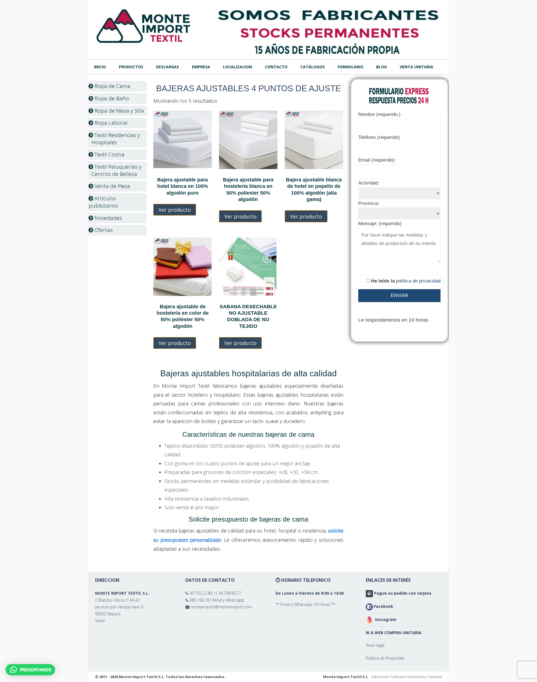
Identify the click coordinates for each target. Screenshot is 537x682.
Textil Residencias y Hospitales (114, 138)
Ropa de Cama (111, 86)
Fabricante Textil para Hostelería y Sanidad (406, 676)
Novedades (107, 217)
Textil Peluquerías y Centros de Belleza (115, 170)
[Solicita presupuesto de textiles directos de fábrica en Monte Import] (328, 32)
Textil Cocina (108, 154)
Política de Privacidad (385, 658)
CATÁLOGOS (312, 66)
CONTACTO (276, 66)
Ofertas (103, 229)
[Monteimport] (144, 25)
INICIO (100, 66)
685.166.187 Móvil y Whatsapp (217, 600)
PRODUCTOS (131, 66)
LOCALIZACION (237, 66)
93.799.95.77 (229, 593)
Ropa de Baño (111, 98)
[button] (30, 669)
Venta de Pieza (111, 186)
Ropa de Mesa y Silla (118, 110)
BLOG (381, 66)
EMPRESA (201, 66)
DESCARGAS (167, 66)
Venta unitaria (416, 66)
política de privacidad (418, 281)
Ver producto (175, 209)
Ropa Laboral (110, 122)
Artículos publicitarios (103, 202)
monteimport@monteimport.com (221, 606)
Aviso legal (375, 645)
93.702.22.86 (201, 593)
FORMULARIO (350, 66)
